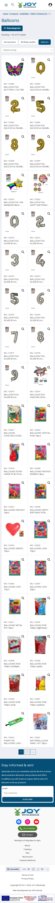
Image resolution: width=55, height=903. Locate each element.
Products (14, 13)
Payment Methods (27, 860)
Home (5, 13)
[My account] (50, 6)
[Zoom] (23, 60)
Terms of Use (27, 875)
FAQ (27, 853)
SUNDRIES (24, 13)
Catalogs (28, 849)
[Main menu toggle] (6, 5)
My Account (27, 857)
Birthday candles (28, 42)
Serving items (10, 42)
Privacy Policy (27, 878)
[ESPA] (27, 898)
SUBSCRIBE (28, 799)
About (27, 845)
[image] (14, 68)
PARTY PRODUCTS (39, 13)
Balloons (44, 42)
